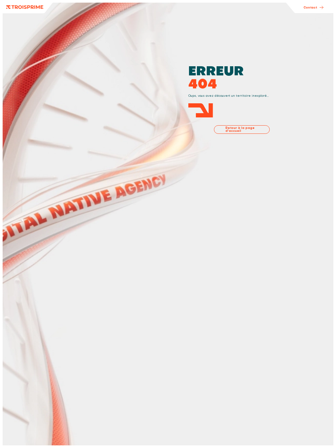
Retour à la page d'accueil (240, 129)
